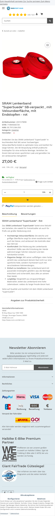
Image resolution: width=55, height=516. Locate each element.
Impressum (4, 513)
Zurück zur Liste (10, 31)
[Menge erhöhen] (50, 192)
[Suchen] (50, 21)
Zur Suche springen (32, 1)
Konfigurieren (14, 499)
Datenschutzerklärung (16, 356)
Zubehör (15, 130)
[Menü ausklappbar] (3, 7)
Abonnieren (43, 367)
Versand (22, 167)
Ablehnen (41, 499)
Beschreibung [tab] (9, 214)
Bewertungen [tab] (28, 214)
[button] (36, 14)
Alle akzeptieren (27, 495)
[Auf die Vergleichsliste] (47, 45)
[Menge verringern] (5, 192)
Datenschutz (14, 513)
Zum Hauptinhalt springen (11, 1)
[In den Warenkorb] (4, 38)
